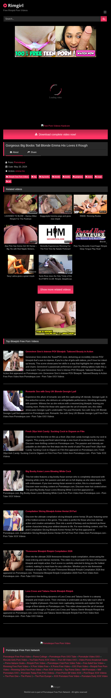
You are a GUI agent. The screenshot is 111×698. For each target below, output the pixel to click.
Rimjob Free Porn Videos (18, 177)
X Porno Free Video (60, 666)
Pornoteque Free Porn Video (17, 656)
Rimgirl (15, 5)
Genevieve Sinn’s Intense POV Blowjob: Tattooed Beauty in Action (59, 351)
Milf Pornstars (88, 670)
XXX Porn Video (80, 666)
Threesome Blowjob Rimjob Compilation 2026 (49, 551)
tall (9, 181)
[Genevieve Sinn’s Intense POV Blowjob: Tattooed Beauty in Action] (13, 370)
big (35, 177)
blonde (57, 177)
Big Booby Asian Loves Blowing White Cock (48, 471)
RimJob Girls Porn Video (15, 660)
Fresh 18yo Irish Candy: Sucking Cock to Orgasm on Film (55, 431)
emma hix (20, 171)
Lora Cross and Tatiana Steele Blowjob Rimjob (49, 591)
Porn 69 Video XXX (67, 660)
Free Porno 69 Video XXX (68, 673)
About (15, 152)
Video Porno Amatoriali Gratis (93, 660)
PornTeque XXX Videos (95, 673)
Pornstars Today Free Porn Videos (37, 673)
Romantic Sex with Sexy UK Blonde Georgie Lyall (51, 391)
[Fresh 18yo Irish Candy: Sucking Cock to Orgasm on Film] (13, 450)
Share (33, 152)
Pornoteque (19, 162)
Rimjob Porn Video (36, 663)
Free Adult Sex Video (93, 663)
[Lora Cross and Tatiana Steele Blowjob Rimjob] (13, 610)
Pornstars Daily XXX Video (95, 676)
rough (99, 177)
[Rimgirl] (55, 687)
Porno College (40, 656)
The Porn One (12, 676)
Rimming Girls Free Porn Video (26, 670)
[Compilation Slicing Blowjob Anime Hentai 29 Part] (13, 530)
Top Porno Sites (72, 670)
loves (90, 177)
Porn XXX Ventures (53, 670)
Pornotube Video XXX (89, 656)
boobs (67, 177)
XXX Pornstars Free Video (66, 676)
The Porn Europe (43, 676)
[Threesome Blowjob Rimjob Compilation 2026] (13, 570)
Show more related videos (55, 289)
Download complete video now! (57, 134)
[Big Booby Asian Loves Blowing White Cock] (13, 490)
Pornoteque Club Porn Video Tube (64, 663)
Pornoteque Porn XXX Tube (62, 656)
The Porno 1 (27, 676)
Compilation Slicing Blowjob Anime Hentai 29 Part (51, 511)
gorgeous (78, 177)
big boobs (45, 177)
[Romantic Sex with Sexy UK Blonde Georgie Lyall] (13, 410)
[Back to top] (103, 690)
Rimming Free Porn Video (15, 666)
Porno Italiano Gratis (15, 663)
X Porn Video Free (39, 666)
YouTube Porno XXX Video (42, 660)
